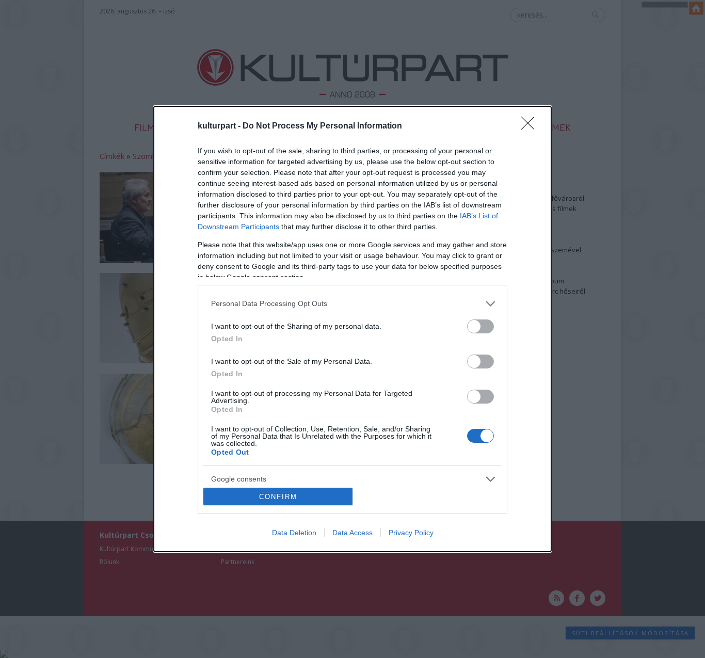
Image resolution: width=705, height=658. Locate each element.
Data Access (352, 532)
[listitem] (352, 303)
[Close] (531, 126)
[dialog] (352, 329)
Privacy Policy (411, 532)
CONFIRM (278, 497)
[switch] (480, 326)
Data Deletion (294, 532)
